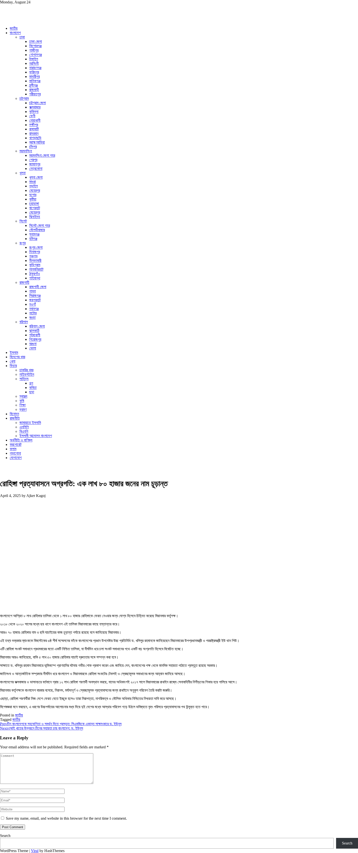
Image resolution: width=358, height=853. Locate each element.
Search (5, 836)
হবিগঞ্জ (33, 239)
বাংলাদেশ (15, 33)
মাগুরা (32, 182)
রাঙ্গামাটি (34, 129)
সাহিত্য (23, 379)
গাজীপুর (33, 50)
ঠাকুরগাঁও (34, 274)
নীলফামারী (35, 260)
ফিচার (13, 366)
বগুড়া (32, 317)
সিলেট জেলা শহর (39, 225)
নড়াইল (33, 186)
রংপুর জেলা (36, 247)
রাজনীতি (15, 418)
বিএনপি (23, 431)
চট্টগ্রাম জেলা (37, 103)
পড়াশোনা (15, 453)
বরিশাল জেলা (37, 326)
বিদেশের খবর (17, 357)
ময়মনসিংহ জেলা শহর (42, 155)
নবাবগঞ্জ (34, 309)
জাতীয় (14, 28)
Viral (34, 851)
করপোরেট (15, 444)
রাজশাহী (24, 282)
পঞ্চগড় (33, 256)
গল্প (31, 383)
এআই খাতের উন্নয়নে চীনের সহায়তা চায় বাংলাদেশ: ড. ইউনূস (41, 728)
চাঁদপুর (33, 147)
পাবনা (32, 291)
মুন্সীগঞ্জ (33, 85)
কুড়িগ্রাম (34, 265)
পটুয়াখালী (34, 335)
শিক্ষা (22, 405)
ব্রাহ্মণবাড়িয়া (37, 142)
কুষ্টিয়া (32, 199)
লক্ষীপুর (33, 125)
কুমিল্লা (33, 112)
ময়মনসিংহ (25, 151)
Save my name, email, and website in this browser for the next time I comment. (66, 818)
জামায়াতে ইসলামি (30, 423)
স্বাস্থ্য (23, 396)
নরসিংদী (34, 63)
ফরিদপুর (34, 72)
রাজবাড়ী (34, 90)
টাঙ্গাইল (33, 59)
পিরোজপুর (35, 339)
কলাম (13, 449)
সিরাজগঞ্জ (35, 296)
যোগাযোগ (16, 458)
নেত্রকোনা (35, 168)
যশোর (32, 195)
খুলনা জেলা (36, 177)
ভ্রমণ (23, 409)
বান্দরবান (33, 133)
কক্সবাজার (34, 107)
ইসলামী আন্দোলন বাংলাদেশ (35, 436)
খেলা (12, 361)
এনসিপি (24, 427)
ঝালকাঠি (34, 331)
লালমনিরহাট (36, 269)
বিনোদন (14, 414)
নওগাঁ (32, 304)
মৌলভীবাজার (37, 230)
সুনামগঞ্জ (34, 234)
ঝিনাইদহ (34, 217)
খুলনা (22, 173)
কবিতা (33, 387)
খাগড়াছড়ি (35, 138)
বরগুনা (33, 344)
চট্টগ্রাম (24, 98)
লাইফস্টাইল (26, 374)
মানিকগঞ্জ (34, 81)
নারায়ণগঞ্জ (35, 68)
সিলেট (23, 221)
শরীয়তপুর (35, 94)
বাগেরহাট (34, 208)
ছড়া (31, 392)
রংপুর (22, 243)
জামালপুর (34, 164)
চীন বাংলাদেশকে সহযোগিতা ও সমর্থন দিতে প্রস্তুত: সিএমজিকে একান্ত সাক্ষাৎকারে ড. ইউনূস (61, 724)
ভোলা (32, 348)
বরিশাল (23, 322)
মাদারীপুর (34, 76)
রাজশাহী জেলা (37, 287)
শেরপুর (33, 160)
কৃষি (21, 401)
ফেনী (32, 116)
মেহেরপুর (34, 190)
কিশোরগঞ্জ (35, 46)
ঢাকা (22, 37)
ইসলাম (14, 352)
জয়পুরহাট (35, 300)
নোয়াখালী (34, 120)
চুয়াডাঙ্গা (34, 204)
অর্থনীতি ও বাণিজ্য (21, 440)
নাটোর (33, 313)
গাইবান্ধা (34, 278)
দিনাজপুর (34, 252)
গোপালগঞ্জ (35, 55)
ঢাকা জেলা (35, 41)
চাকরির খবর (26, 370)
